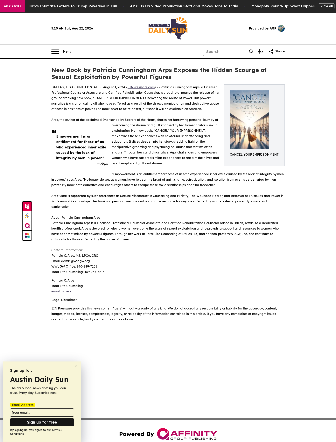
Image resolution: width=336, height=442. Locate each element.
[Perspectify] (27, 216)
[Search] (251, 51)
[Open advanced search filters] (260, 51)
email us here (61, 291)
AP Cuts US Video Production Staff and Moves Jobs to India (184, 6)
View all (326, 6)
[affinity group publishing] (27, 226)
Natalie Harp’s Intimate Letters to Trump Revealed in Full (65, 6)
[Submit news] (27, 206)
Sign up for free (42, 422)
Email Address (22, 405)
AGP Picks (12, 6)
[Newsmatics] (27, 235)
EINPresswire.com (141, 87)
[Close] (76, 366)
